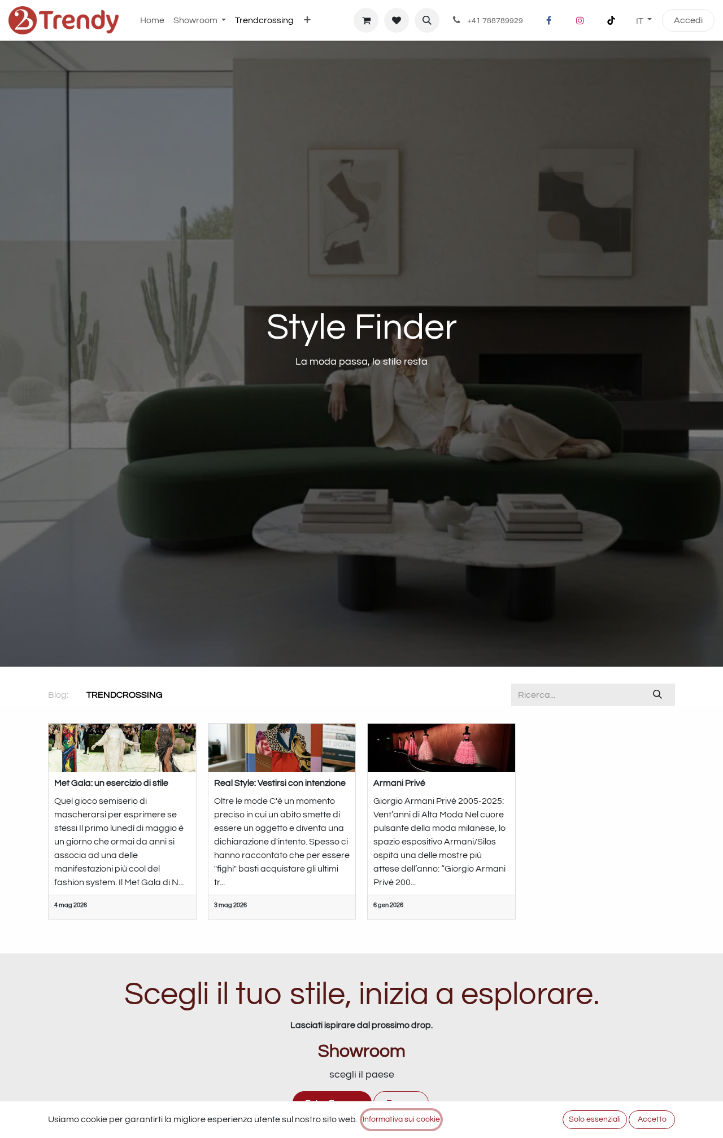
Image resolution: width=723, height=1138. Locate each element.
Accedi (688, 20)
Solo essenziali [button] (595, 1119)
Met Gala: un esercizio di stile (111, 782)
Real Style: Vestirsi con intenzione (280, 782)
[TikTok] (611, 20)
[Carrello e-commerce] (366, 20)
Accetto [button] (652, 1119)
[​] (171, 695)
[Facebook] (549, 20)
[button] (427, 20)
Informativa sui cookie (401, 1119)
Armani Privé (399, 782)
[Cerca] (658, 695)
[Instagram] (580, 20)
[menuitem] (152, 20)
